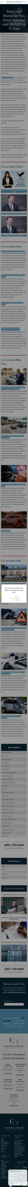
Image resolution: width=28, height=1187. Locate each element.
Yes (16, 598)
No (11, 598)
